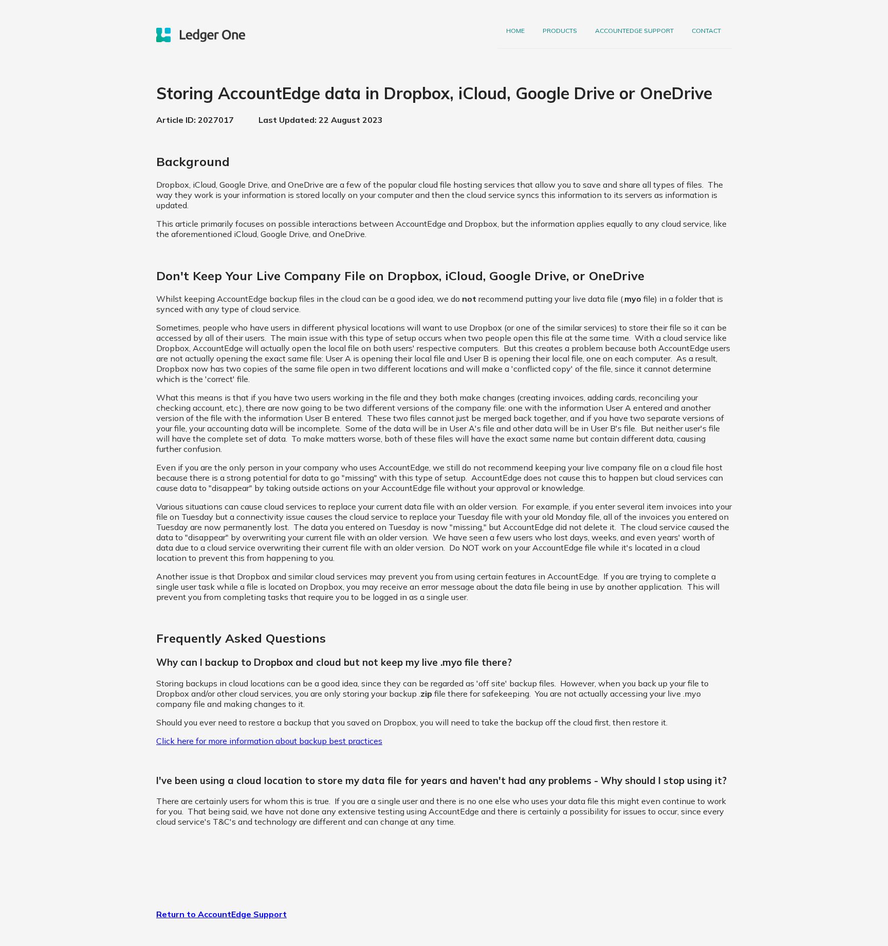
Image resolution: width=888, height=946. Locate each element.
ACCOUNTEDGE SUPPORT (634, 30)
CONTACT (706, 30)
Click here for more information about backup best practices (269, 741)
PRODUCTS (560, 30)
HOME (515, 30)
